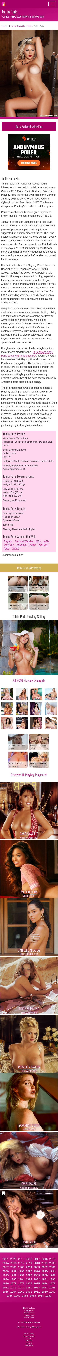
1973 (52, 1283)
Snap (6, 548)
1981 (45, 1279)
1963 (21, 1291)
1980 (52, 1279)
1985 (13, 1279)
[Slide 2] (14, 671)
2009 (44, 1263)
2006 (13, 1267)
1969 (29, 1287)
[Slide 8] (39, 671)
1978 (13, 1283)
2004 (29, 1267)
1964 (13, 1291)
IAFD (46, 541)
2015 (52, 1258)
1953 (48, 1295)
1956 (25, 1295)
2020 (13, 1258)
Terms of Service (29, 1336)
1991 (21, 1275)
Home (4, 26)
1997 (29, 1271)
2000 (6, 1271)
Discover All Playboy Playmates (29, 774)
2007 (6, 1267)
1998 (21, 1271)
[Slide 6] (31, 671)
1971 (13, 1287)
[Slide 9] (43, 671)
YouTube (43, 545)
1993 (6, 1275)
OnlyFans (9, 545)
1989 (37, 1275)
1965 (6, 1291)
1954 (41, 1295)
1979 (6, 1283)
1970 (21, 1287)
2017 (37, 1258)
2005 (21, 1267)
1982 (37, 1279)
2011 (29, 1263)
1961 (37, 1291)
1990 (29, 1275)
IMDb (38, 541)
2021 (6, 1258)
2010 (37, 1263)
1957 (17, 1295)
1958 (9, 1295)
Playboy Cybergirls (17, 26)
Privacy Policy (29, 1334)
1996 (37, 1271)
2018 (29, 1258)
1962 (29, 1291)
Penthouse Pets (29, 1315)
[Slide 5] (27, 671)
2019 (21, 1258)
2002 (45, 1267)
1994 (52, 1271)
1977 (21, 1283)
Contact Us (29, 1346)
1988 (45, 1275)
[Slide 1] (10, 671)
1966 (52, 1287)
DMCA (29, 1338)
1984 (21, 1279)
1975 (37, 1283)
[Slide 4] (22, 671)
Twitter (32, 545)
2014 (6, 1263)
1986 (6, 1279)
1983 (29, 1279)
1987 (52, 1275)
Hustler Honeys (29, 1313)
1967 (45, 1287)
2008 (52, 1263)
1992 (13, 1275)
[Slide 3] (18, 671)
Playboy (8, 541)
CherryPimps (29, 1310)
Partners (29, 1343)
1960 (45, 1291)
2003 (37, 1267)
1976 (29, 1283)
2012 (21, 1263)
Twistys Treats (29, 1317)
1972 (6, 1287)
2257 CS (29, 1341)
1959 (52, 1291)
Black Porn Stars (29, 1308)
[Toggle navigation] (52, 4)
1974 (45, 1283)
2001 (52, 1267)
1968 (37, 1287)
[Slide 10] (47, 671)
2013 (13, 1263)
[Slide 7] (35, 671)
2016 (29, 26)
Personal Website (24, 541)
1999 (13, 1271)
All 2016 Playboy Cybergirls (29, 680)
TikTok (15, 548)
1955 (33, 1295)
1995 (45, 1271)
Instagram (21, 545)
